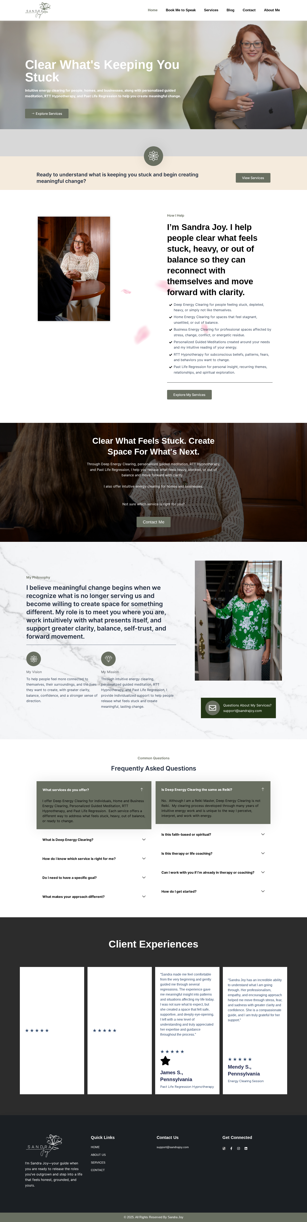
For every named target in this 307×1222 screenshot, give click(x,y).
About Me (272, 10)
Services (211, 10)
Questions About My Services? (247, 705)
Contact (249, 10)
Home (152, 10)
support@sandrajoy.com (242, 711)
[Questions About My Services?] (212, 708)
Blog (230, 10)
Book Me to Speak (181, 10)
